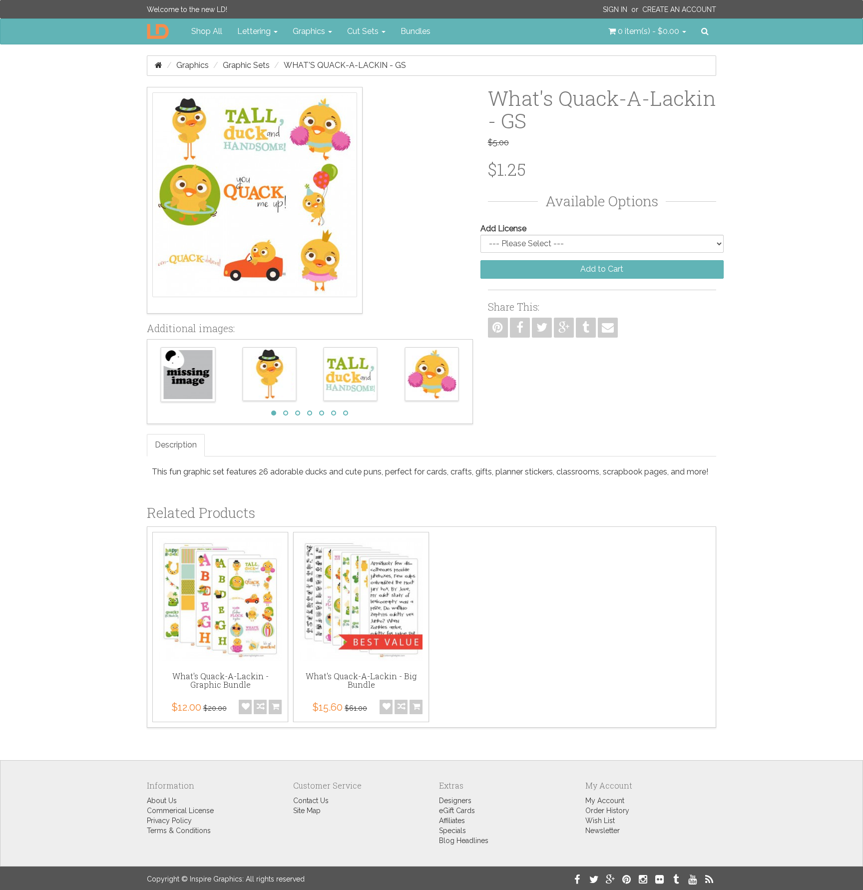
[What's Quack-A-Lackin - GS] (255, 200)
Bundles (416, 31)
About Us (162, 801)
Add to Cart (601, 269)
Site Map (307, 811)
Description (176, 444)
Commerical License (180, 811)
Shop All (206, 31)
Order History (607, 811)
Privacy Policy (169, 821)
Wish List (600, 821)
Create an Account (679, 9)
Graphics (192, 65)
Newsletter (602, 831)
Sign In (615, 9)
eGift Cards (457, 811)
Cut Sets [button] (364, 31)
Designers (455, 801)
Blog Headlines (463, 841)
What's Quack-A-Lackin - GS (345, 65)
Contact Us (311, 801)
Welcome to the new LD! (187, 9)
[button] (647, 31)
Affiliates (452, 821)
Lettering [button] (255, 31)
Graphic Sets (246, 65)
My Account (604, 801)
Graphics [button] (310, 31)
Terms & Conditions (179, 831)
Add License (503, 228)
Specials (452, 831)
